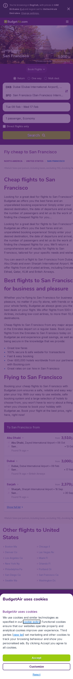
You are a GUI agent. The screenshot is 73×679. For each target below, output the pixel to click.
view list (18, 634)
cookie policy (31, 621)
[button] (36, 674)
